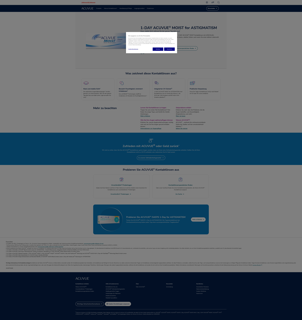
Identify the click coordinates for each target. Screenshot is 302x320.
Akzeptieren (169, 49)
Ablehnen (158, 49)
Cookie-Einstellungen (133, 49)
